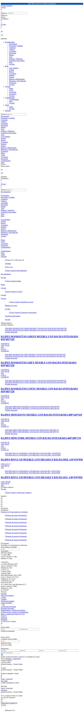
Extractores (12, 83)
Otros (11, 62)
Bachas (11, 72)
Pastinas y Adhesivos (16, 59)
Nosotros (8, 110)
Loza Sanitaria (13, 68)
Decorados (12, 53)
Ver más (3, 489)
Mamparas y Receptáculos (17, 81)
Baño (6, 66)
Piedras (11, 55)
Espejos (11, 77)
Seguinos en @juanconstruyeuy (11, 512)
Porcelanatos (13, 44)
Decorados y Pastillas (16, 46)
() (3, 9)
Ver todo (12, 64)
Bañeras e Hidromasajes (17, 79)
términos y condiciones (13, 659)
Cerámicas (12, 48)
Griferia (11, 70)
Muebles (12, 75)
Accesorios (12, 73)
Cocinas (7, 86)
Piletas (11, 88)
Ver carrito (4, 681)
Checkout (4, 690)
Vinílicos (12, 49)
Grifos (11, 90)
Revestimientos (10, 42)
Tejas (10, 57)
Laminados (12, 51)
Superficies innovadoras (16, 60)
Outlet (7, 105)
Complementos (10, 98)
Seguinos (25, 512)
